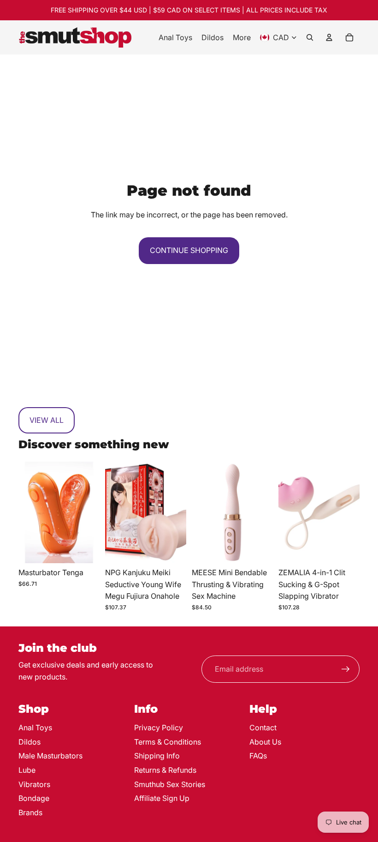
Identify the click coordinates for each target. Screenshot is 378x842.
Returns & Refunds (165, 770)
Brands (30, 812)
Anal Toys (35, 727)
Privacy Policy (158, 727)
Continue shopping (189, 250)
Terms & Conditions (167, 741)
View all (47, 420)
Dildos (29, 741)
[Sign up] (345, 669)
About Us (265, 741)
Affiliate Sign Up (161, 798)
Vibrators (34, 784)
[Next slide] (92, 512)
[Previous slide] (25, 512)
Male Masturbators (50, 755)
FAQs (258, 755)
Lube (26, 770)
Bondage (33, 798)
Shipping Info (157, 755)
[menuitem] (175, 37)
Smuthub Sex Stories (169, 784)
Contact (263, 727)
